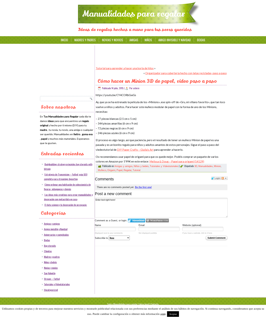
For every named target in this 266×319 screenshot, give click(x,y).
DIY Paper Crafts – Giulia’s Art (135, 149)
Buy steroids (50, 246)
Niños (148, 40)
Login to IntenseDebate (136, 220)
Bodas (201, 40)
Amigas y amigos (52, 223)
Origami (111, 170)
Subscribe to (102, 238)
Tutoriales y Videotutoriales (57, 284)
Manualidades (205, 166)
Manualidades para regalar (133, 14)
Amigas (133, 40)
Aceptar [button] (173, 314)
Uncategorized (51, 290)
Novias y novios (112, 40)
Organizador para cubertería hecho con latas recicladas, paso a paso (186, 73)
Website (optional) (191, 225)
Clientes (48, 251)
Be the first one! (143, 187)
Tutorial (136, 170)
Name (98, 225)
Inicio (64, 40)
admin (136, 88)
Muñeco (102, 170)
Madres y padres (85, 40)
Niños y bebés (50, 262)
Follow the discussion (224, 178)
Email (142, 225)
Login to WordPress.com (157, 220)
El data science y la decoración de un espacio (66, 205)
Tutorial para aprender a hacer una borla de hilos (125, 68)
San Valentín (49, 273)
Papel (120, 170)
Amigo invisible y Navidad (174, 40)
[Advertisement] (67, 69)
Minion (217, 166)
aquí (162, 313)
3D (195, 166)
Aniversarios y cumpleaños (56, 234)
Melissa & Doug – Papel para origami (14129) (176, 161)
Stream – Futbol (52, 279)
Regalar (128, 170)
